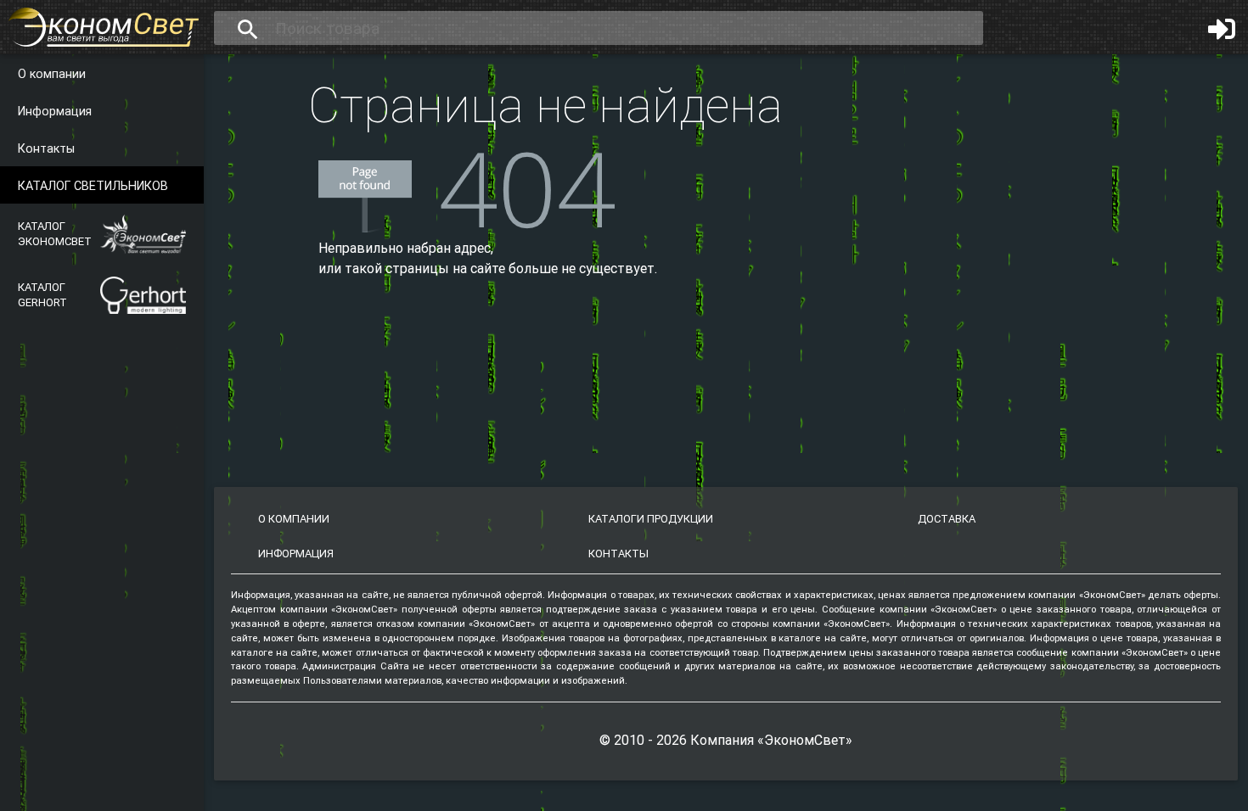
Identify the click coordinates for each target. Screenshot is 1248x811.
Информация (55, 111)
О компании (52, 73)
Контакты (46, 148)
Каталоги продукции (650, 519)
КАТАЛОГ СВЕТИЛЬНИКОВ (93, 185)
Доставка (946, 519)
